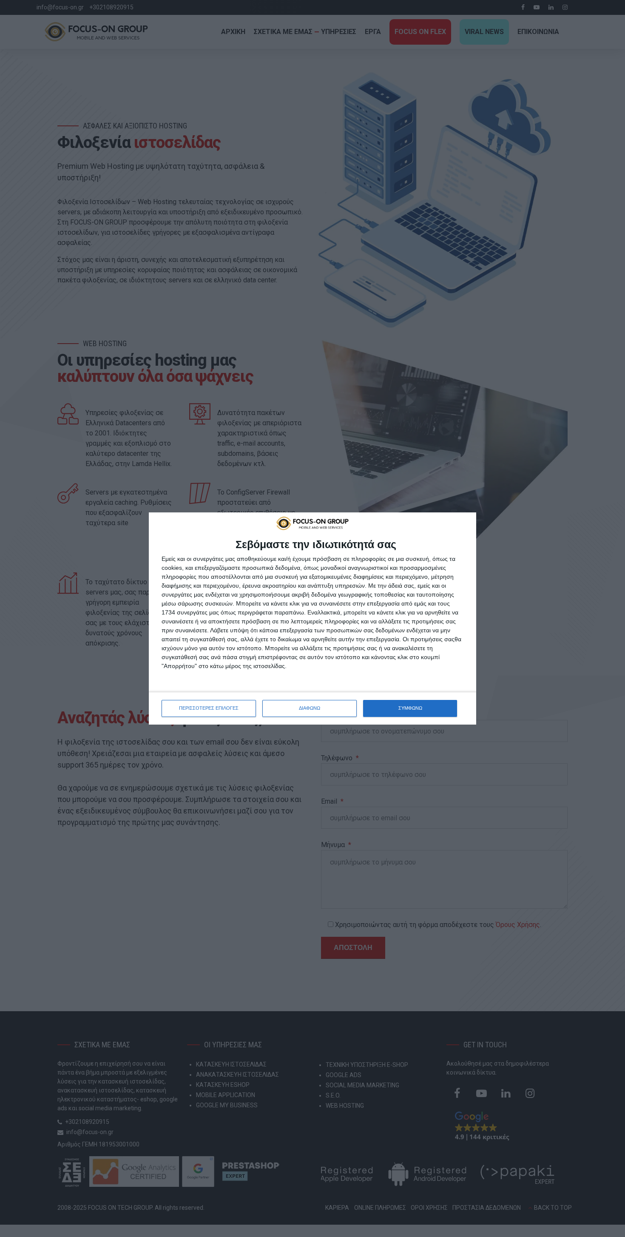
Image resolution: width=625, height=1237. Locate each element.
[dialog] (312, 618)
